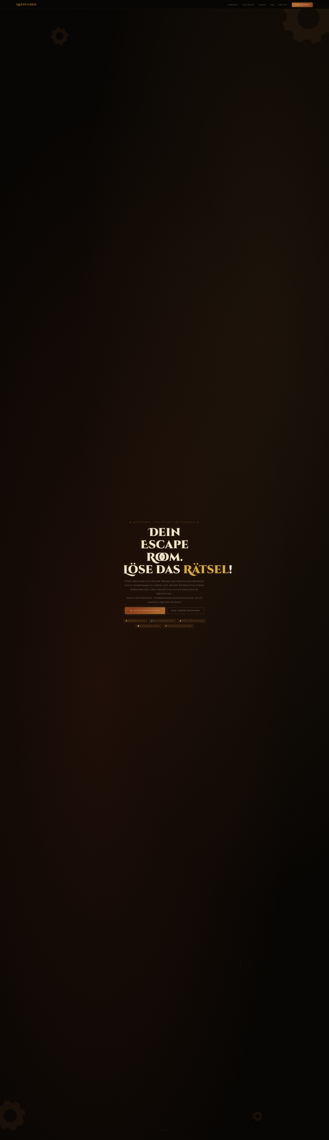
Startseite (233, 5)
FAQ (272, 5)
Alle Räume (248, 5)
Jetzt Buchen (302, 5)
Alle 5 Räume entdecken (185, 611)
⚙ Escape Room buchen (145, 611)
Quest (26, 4)
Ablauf (262, 5)
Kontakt (283, 5)
